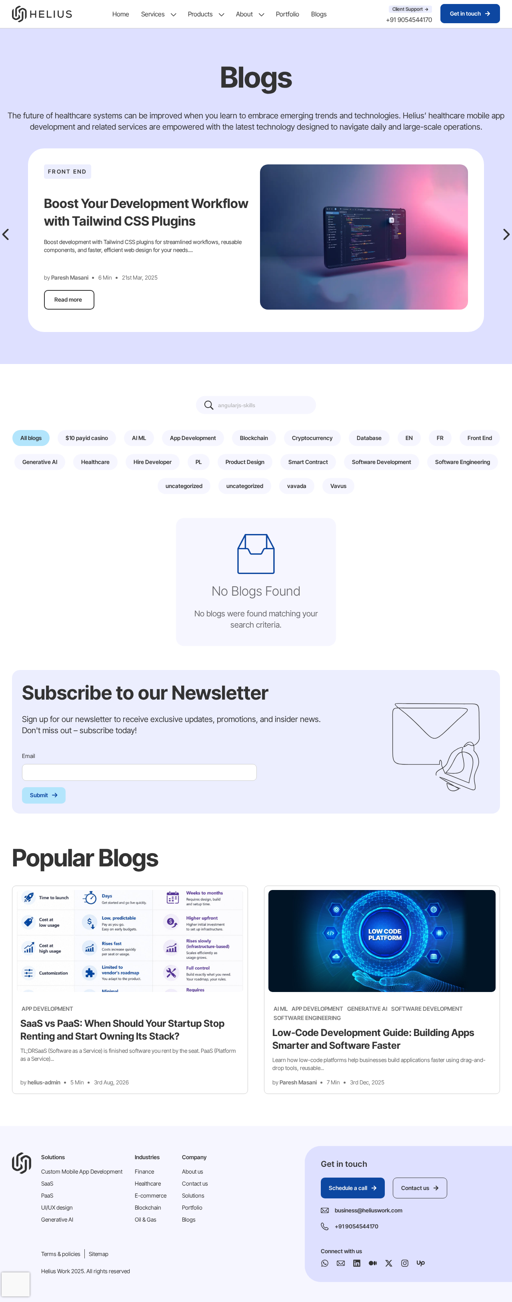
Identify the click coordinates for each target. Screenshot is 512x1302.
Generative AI (367, 1008)
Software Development (427, 1008)
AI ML (281, 1008)
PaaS (47, 1195)
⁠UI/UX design (57, 1207)
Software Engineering (307, 1017)
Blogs (319, 14)
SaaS (47, 1183)
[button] (5, 234)
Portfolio (287, 14)
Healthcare (148, 1183)
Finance (144, 1171)
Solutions (193, 1195)
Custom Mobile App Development (81, 1171)
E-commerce (150, 1195)
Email (29, 755)
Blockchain (148, 1207)
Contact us (195, 1183)
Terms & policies (60, 1253)
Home (120, 14)
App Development (47, 1008)
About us (192, 1171)
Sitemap (98, 1253)
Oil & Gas (145, 1219)
